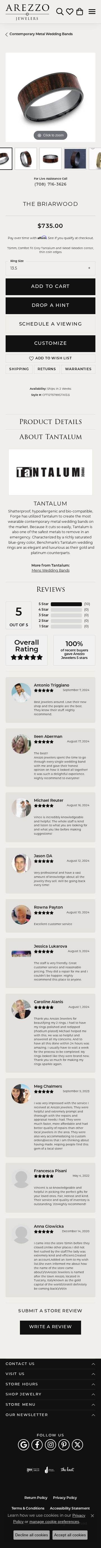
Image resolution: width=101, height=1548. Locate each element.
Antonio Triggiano (51, 685)
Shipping (19, 369)
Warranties (78, 369)
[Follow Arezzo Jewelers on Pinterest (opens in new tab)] (64, 1444)
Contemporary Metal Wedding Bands (41, 34)
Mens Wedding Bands (51, 570)
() (87, 604)
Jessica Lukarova (50, 946)
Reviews (50, 589)
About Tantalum (50, 437)
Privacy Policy (65, 1498)
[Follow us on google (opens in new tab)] (23, 1444)
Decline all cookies (31, 1535)
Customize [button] (50, 343)
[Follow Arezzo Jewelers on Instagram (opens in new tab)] (50, 1444)
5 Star (44, 604)
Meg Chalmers (48, 1087)
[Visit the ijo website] (33, 1470)
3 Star (44, 615)
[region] (50, 97)
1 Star (44, 626)
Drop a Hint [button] (51, 305)
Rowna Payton (48, 907)
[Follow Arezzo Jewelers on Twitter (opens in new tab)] (77, 1444)
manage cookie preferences (54, 1521)
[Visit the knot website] (67, 1470)
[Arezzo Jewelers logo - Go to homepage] (27, 11)
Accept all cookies (70, 1535)
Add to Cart (50, 286)
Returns (47, 369)
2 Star (44, 621)
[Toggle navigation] (92, 12)
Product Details (50, 422)
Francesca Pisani (50, 1171)
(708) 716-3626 (51, 184)
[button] (59, 11)
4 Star (43, 610)
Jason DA (43, 856)
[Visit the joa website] (50, 1470)
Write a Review (50, 1327)
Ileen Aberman (48, 737)
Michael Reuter (48, 801)
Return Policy (35, 1498)
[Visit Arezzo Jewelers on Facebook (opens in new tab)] (37, 1444)
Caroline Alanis (48, 1002)
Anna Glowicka (49, 1227)
